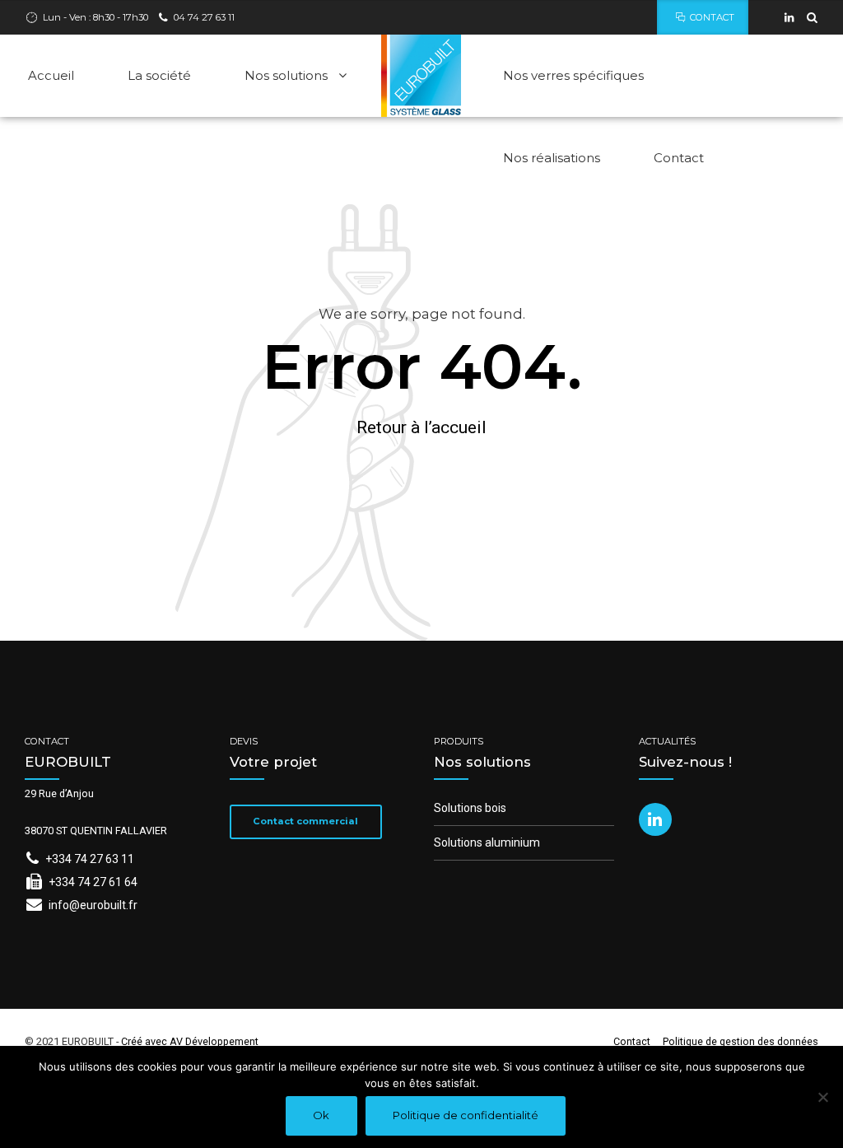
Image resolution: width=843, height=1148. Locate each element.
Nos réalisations (551, 158)
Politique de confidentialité (465, 1115)
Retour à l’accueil (421, 427)
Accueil (51, 75)
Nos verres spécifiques (573, 75)
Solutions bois (470, 807)
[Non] (822, 1097)
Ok (321, 1115)
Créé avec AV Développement (189, 1041)
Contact (679, 158)
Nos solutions (286, 75)
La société (159, 75)
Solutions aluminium (487, 842)
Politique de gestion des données (740, 1041)
